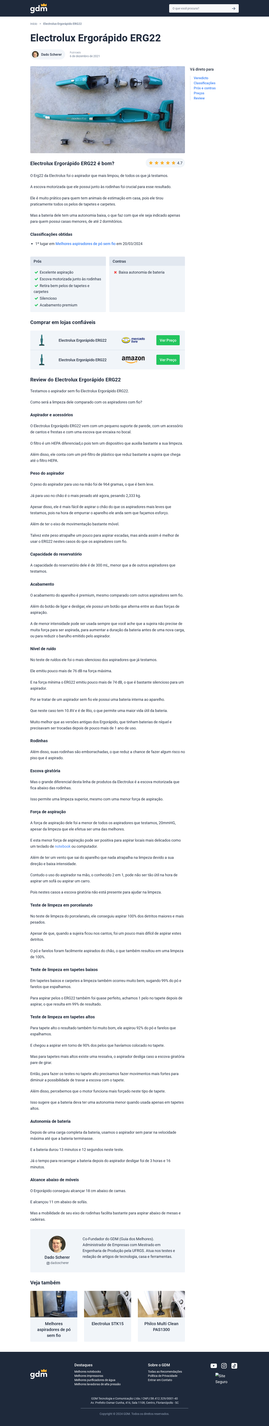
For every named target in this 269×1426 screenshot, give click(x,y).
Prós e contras (205, 88)
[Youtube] (213, 1365)
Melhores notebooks (87, 1371)
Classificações (204, 83)
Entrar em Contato (160, 1380)
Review (199, 98)
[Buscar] (234, 8)
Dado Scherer (51, 54)
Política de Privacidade (162, 1376)
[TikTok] (234, 1365)
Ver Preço (168, 340)
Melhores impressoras (88, 1376)
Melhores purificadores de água (94, 1380)
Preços (199, 93)
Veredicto (201, 78)
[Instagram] (224, 1365)
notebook (63, 846)
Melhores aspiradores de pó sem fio (85, 243)
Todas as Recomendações (165, 1371)
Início (33, 24)
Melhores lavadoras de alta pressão (97, 1384)
